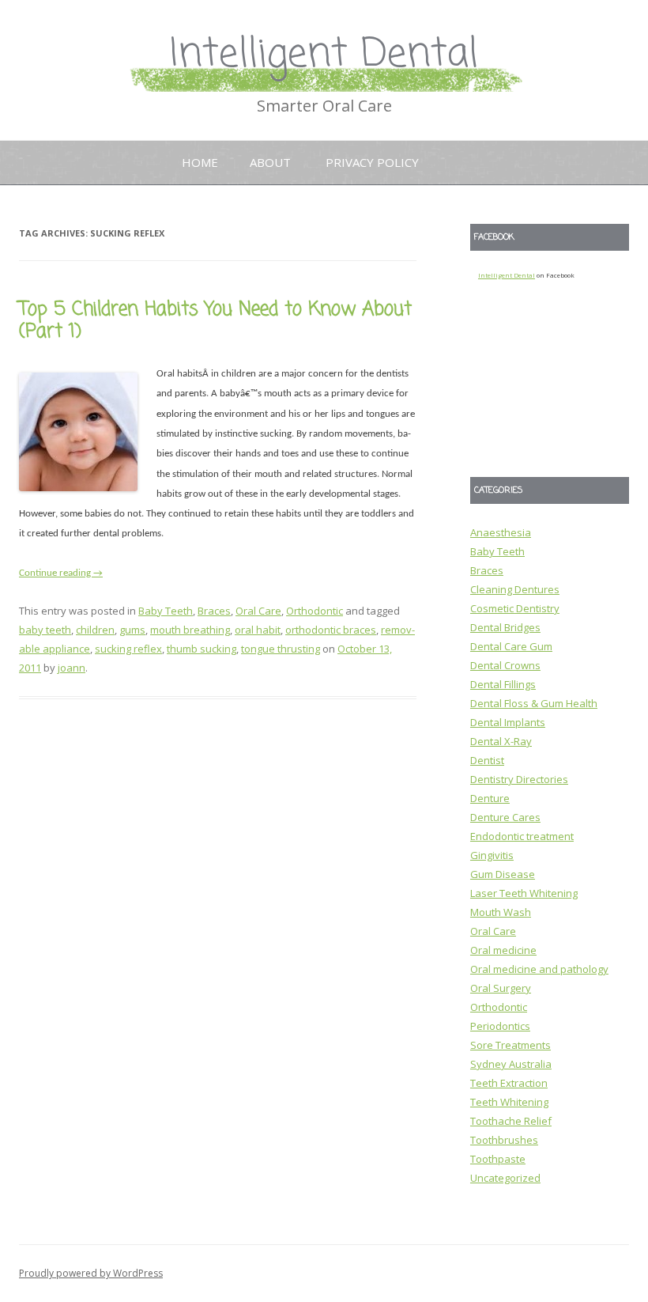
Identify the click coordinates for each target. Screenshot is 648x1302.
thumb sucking (201, 649)
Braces (214, 611)
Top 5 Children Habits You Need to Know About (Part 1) (215, 321)
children (95, 630)
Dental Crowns (505, 665)
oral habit (258, 630)
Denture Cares (505, 817)
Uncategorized (505, 1178)
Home (200, 162)
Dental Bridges (505, 627)
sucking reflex (128, 649)
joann (71, 667)
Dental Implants (507, 722)
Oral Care (258, 611)
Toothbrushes (504, 1140)
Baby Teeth (165, 611)
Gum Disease (502, 874)
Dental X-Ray (501, 741)
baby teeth (45, 630)
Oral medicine (503, 950)
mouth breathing (190, 630)
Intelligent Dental (324, 55)
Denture (490, 798)
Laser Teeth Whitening (524, 893)
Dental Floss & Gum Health (533, 703)
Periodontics (500, 1026)
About (270, 162)
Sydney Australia (511, 1064)
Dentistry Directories (519, 779)
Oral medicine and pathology (539, 969)
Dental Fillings (503, 684)
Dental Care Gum (511, 646)
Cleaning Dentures (514, 589)
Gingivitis (492, 855)
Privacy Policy (372, 162)
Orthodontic (314, 611)
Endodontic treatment (522, 836)
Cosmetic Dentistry (514, 608)
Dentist (487, 760)
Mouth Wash (500, 912)
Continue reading (61, 573)
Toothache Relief (511, 1121)
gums (132, 630)
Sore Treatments (510, 1045)
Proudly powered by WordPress (91, 1273)
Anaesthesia (500, 532)
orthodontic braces (330, 630)
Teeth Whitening (509, 1102)
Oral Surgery (500, 988)
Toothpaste (498, 1159)
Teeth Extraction (509, 1083)
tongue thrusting (280, 649)
